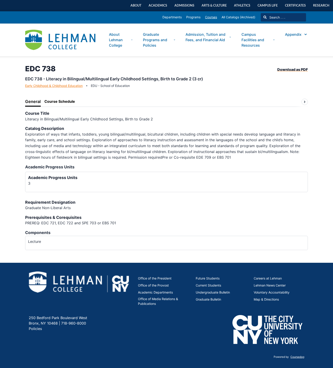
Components (38, 232)
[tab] (33, 102)
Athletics (242, 5)
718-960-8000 (73, 323)
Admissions (184, 5)
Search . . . (276, 17)
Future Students (208, 278)
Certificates (295, 5)
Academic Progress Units (50, 167)
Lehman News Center (270, 285)
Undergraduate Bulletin (213, 292)
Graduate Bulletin (208, 299)
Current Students (208, 285)
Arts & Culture (214, 5)
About (135, 5)
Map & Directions (266, 299)
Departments (172, 17)
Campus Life (268, 5)
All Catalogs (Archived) (238, 17)
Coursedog (297, 356)
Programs (193, 17)
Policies (35, 328)
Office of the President (154, 278)
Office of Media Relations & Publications (158, 301)
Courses (211, 17)
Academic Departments (155, 292)
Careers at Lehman (268, 278)
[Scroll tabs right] (305, 102)
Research (321, 5)
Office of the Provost (153, 285)
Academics (158, 5)
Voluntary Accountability (272, 292)
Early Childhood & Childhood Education (54, 86)
